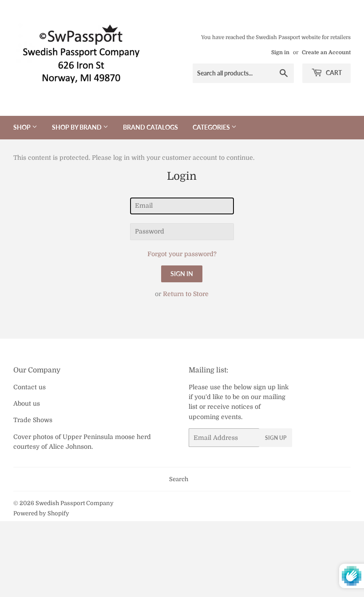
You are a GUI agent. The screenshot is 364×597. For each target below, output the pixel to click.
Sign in (280, 52)
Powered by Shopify (41, 513)
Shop (22, 127)
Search (178, 479)
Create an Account (326, 52)
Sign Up (275, 438)
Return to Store (186, 293)
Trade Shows (32, 419)
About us (26, 403)
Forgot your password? (182, 253)
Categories (212, 127)
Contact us (29, 387)
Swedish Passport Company (75, 503)
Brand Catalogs (150, 127)
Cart (333, 72)
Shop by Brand (77, 127)
